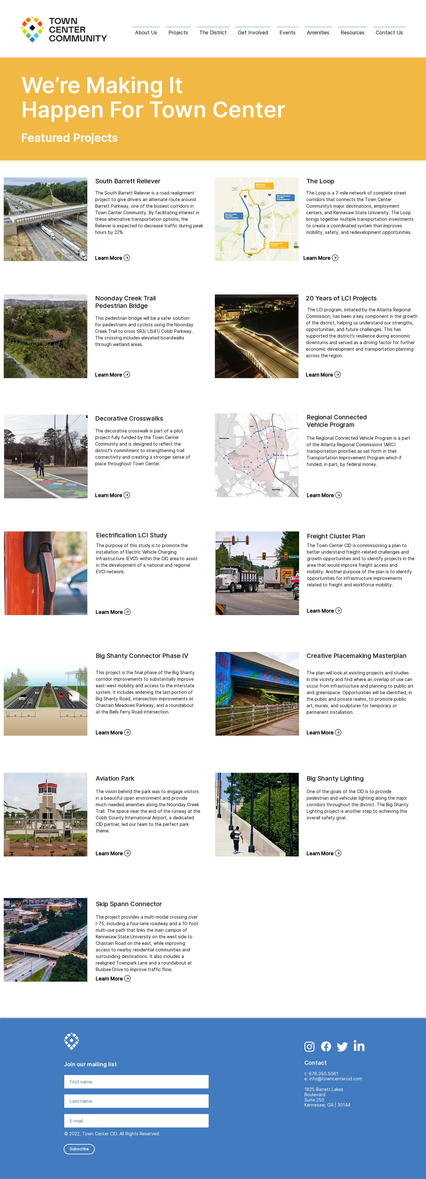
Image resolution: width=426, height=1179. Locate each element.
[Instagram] (309, 1046)
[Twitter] (342, 1046)
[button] (146, 29)
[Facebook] (326, 1046)
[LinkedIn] (359, 1046)
